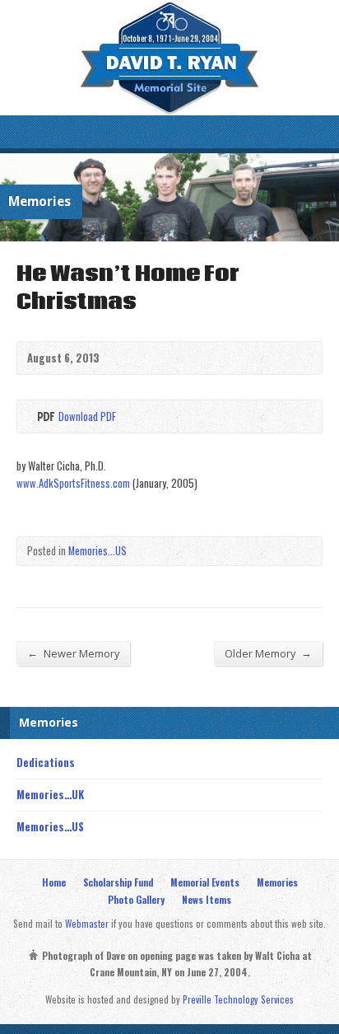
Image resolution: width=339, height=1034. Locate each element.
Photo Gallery (136, 899)
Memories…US (50, 827)
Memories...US (97, 551)
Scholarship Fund (118, 882)
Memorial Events (204, 882)
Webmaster (87, 923)
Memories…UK (50, 794)
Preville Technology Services (238, 999)
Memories (277, 882)
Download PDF (44, 416)
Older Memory (268, 653)
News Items (206, 899)
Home (54, 882)
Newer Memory (73, 653)
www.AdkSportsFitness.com (73, 483)
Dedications (45, 762)
